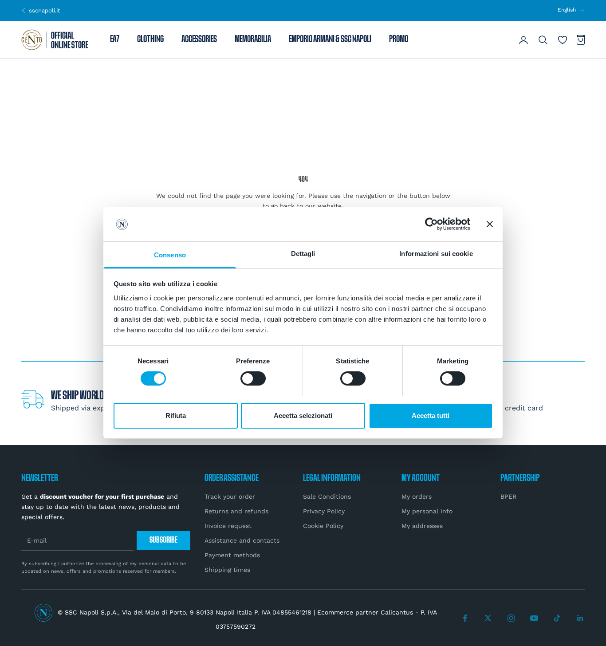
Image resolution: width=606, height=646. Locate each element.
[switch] (253, 378)
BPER (508, 496)
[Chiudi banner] (490, 224)
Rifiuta (175, 415)
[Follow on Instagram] (511, 618)
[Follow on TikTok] (557, 618)
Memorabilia (253, 40)
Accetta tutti (430, 415)
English (567, 10)
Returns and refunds (236, 511)
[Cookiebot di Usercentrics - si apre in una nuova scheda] (431, 224)
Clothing (150, 40)
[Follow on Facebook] (464, 618)
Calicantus (397, 612)
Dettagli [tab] (303, 253)
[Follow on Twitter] (488, 618)
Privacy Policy (324, 511)
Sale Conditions (327, 496)
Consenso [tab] (170, 255)
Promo (398, 40)
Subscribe (163, 540)
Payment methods (232, 555)
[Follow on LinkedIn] (580, 618)
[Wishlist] (562, 40)
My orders (416, 496)
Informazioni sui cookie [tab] (435, 253)
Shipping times (227, 569)
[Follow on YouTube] (534, 618)
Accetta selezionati (303, 415)
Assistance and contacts (242, 540)
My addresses (422, 525)
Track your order (230, 496)
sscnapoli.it (40, 10)
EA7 (114, 40)
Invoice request (228, 525)
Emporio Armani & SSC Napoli (330, 40)
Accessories (199, 40)
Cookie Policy (323, 525)
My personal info (427, 511)
